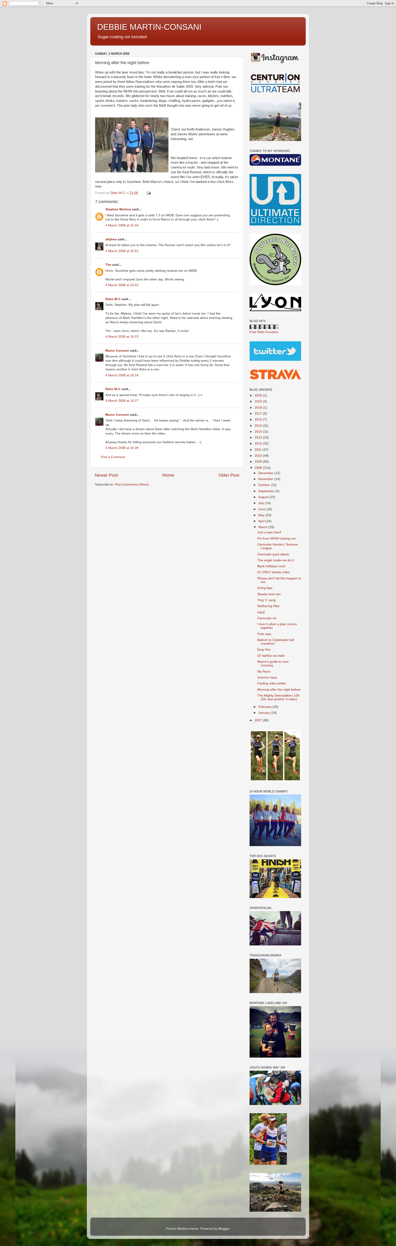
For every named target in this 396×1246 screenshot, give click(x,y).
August (263, 497)
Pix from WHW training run (276, 538)
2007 (259, 720)
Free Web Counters (264, 332)
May (261, 515)
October (264, 485)
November (266, 479)
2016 (259, 419)
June (262, 509)
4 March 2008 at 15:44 (121, 225)
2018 (259, 407)
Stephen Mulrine (118, 209)
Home (168, 475)
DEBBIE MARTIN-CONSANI (149, 27)
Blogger (223, 1228)
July (261, 503)
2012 (259, 443)
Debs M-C (113, 299)
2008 (259, 468)
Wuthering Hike (268, 606)
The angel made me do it (275, 560)
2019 (259, 401)
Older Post (228, 475)
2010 (259, 455)
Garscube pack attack (273, 554)
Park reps (264, 634)
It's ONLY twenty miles (273, 572)
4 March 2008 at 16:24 (121, 375)
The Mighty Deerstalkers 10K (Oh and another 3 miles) (278, 697)
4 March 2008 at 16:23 (121, 336)
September (266, 491)
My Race (263, 671)
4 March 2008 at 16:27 (121, 400)
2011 (258, 449)
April (262, 521)
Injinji (261, 612)
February (265, 707)
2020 (259, 395)
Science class (267, 677)
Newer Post (106, 475)
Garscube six (266, 618)
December (266, 473)
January (264, 712)
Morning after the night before (279, 689)
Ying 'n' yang (266, 600)
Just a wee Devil (269, 532)
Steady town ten (269, 594)
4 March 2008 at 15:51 (121, 251)
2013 (259, 437)
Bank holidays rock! (271, 566)
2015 (259, 425)
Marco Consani (117, 350)
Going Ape (264, 588)
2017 (259, 413)
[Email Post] (148, 193)
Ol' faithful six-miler (271, 655)
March (263, 527)
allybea (111, 239)
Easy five (263, 649)
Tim (108, 264)
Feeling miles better (271, 683)
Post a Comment (113, 457)
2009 (259, 461)
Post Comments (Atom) (132, 484)
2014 (259, 431)
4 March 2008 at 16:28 (121, 448)
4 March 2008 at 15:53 (121, 285)
